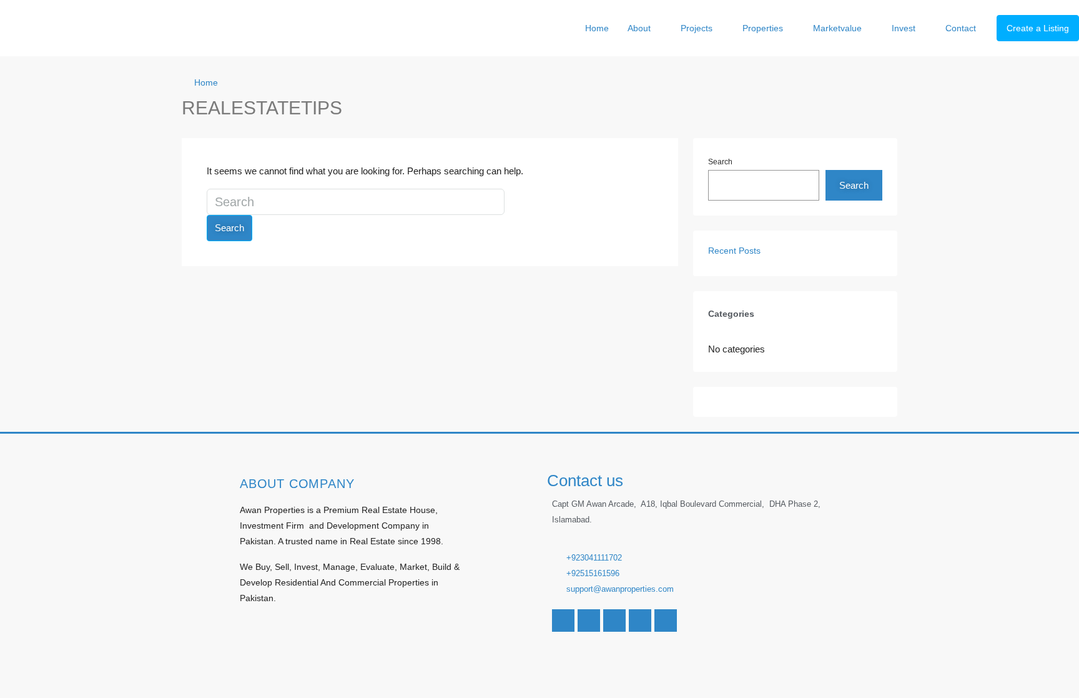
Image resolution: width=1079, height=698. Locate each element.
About (639, 28)
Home (597, 28)
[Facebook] (563, 620)
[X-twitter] (614, 620)
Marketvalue (837, 28)
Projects (696, 28)
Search (229, 227)
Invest (903, 28)
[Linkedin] (640, 620)
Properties (762, 28)
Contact (960, 28)
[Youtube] (589, 620)
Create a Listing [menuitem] (1038, 28)
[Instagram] (665, 620)
